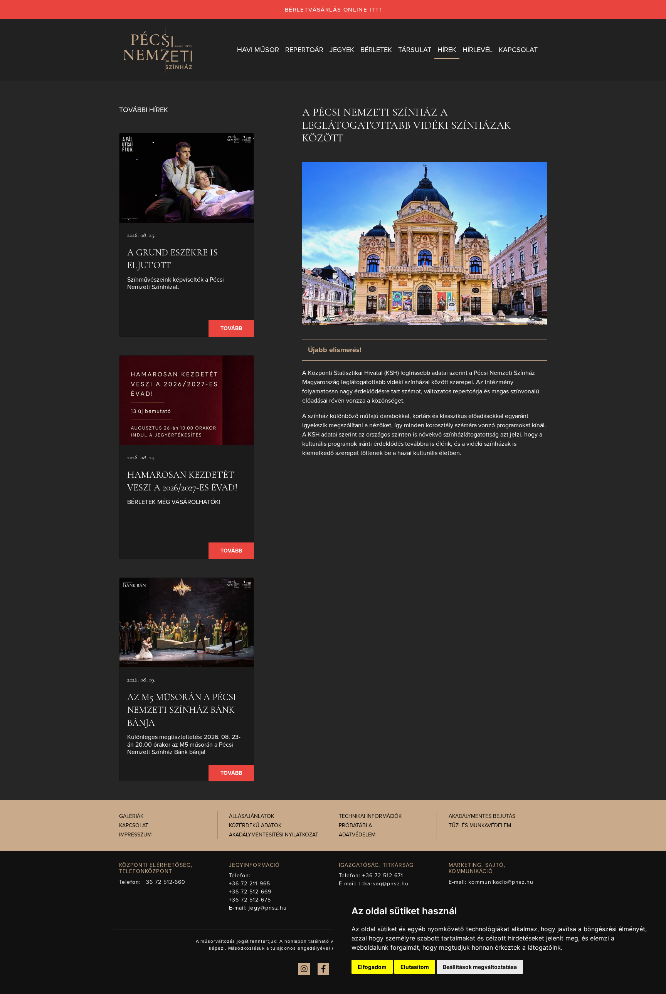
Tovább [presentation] (231, 328)
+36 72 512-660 (164, 882)
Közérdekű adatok (255, 825)
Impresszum (135, 834)
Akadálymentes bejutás (482, 816)
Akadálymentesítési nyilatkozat (273, 834)
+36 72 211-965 (249, 883)
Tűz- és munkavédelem (480, 825)
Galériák (131, 816)
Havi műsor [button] (258, 49)
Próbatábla (355, 825)
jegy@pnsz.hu (268, 908)
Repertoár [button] (304, 49)
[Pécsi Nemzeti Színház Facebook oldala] (323, 969)
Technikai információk (370, 816)
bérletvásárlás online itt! (333, 9)
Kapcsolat (133, 825)
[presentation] (186, 178)
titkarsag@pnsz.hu (383, 883)
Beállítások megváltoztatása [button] (480, 967)
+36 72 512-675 (250, 900)
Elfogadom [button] (372, 967)
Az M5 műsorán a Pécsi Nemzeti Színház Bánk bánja (181, 710)
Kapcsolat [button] (518, 49)
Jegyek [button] (342, 49)
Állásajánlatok (251, 816)
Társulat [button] (414, 49)
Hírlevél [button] (477, 49)
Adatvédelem (357, 834)
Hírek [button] (446, 49)
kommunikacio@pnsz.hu (500, 882)
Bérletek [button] (376, 49)
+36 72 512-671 (382, 875)
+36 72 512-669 (250, 891)
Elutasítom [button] (414, 967)
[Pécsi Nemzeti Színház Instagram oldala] (304, 969)
